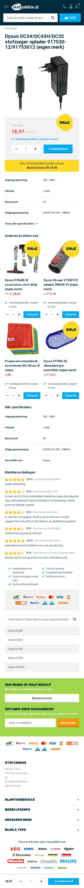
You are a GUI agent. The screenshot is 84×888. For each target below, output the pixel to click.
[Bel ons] (65, 6)
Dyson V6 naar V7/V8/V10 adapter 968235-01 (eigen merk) (61, 285)
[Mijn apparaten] (77, 6)
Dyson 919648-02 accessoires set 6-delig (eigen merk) (21, 285)
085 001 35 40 (13, 785)
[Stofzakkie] (25, 6)
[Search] (75, 619)
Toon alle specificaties (20, 223)
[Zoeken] (53, 17)
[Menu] (6, 6)
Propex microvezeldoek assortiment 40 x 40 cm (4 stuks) (22, 366)
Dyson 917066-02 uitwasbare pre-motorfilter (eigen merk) (60, 366)
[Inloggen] (71, 6)
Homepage (11, 28)
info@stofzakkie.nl (16, 781)
